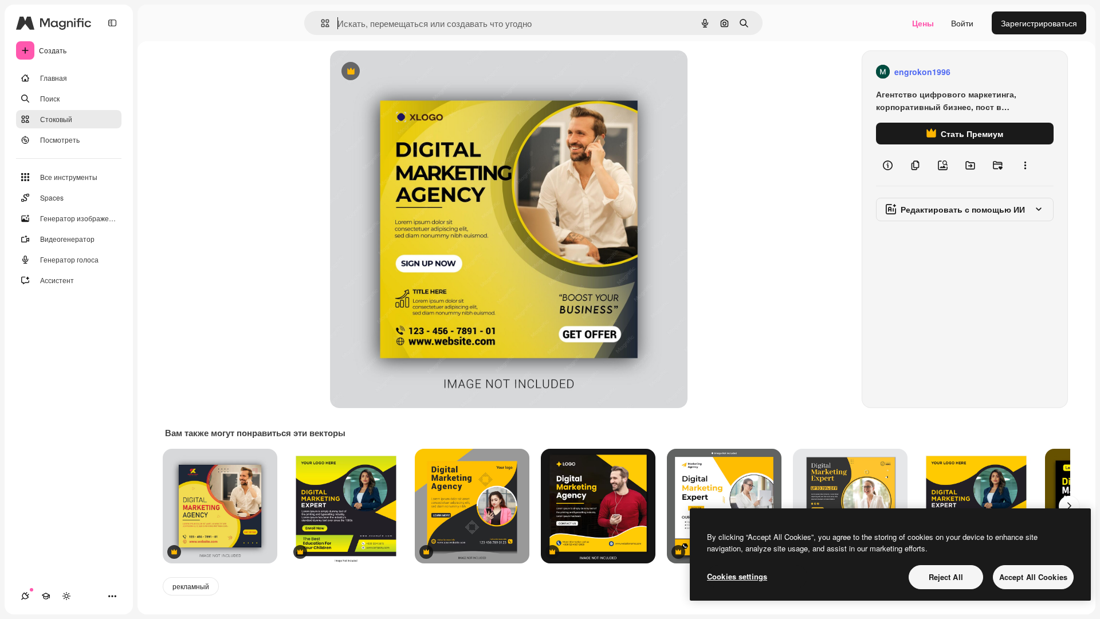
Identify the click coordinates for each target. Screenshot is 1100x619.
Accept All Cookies (1033, 576)
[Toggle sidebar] (112, 23)
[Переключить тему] (66, 596)
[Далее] (1069, 506)
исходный (406, 72)
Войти (962, 23)
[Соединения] (25, 596)
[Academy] (46, 596)
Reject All (946, 576)
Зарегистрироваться (1039, 23)
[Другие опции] (1024, 165)
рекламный (190, 586)
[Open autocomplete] (320, 23)
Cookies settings (737, 576)
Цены (923, 23)
